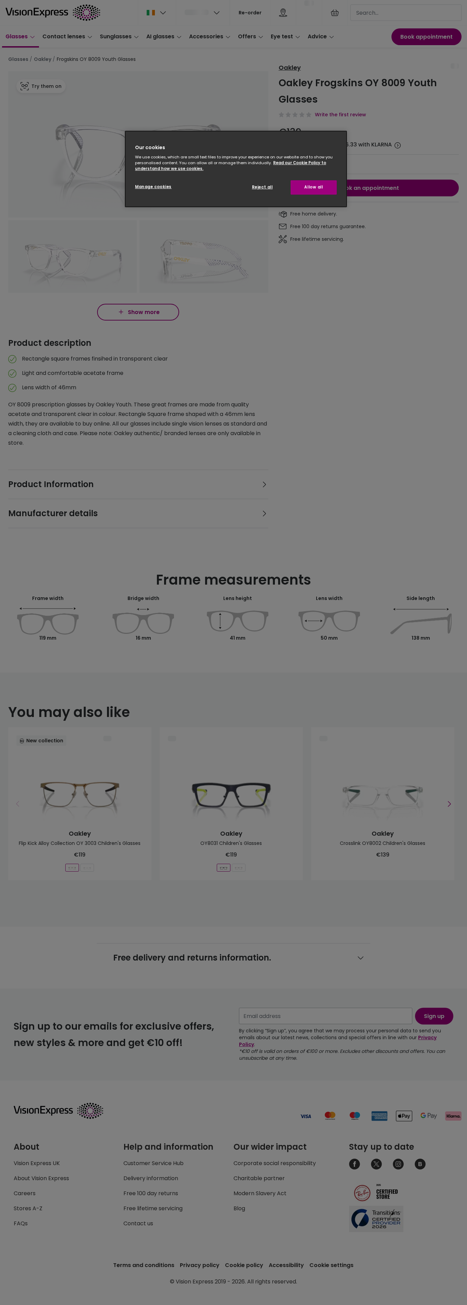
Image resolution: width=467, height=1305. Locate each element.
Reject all (262, 187)
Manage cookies (153, 187)
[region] (236, 169)
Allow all (313, 187)
